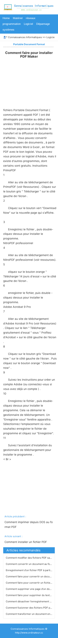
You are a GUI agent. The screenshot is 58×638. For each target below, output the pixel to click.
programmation (12, 23)
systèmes (8, 29)
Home (6, 18)
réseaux (30, 18)
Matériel (18, 18)
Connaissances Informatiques (25, 37)
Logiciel (28, 23)
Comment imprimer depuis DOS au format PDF (29, 525)
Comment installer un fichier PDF (26, 542)
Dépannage (43, 23)
